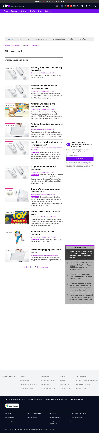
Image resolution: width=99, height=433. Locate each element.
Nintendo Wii (35, 45)
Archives (45, 267)
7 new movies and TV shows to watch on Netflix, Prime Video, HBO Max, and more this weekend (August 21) (81, 266)
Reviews (23, 11)
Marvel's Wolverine (41, 39)
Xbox (72, 39)
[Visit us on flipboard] (71, 6)
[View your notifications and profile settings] (86, 6)
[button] (92, 6)
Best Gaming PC (46, 384)
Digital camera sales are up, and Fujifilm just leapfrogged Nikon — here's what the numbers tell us (81, 298)
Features (14, 11)
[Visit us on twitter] (65, 6)
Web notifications (77, 417)
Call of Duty (83, 39)
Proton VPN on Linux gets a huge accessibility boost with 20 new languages (81, 276)
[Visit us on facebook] (62, 6)
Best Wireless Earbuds (83, 384)
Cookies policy (32, 417)
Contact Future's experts (35, 413)
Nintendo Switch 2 (59, 39)
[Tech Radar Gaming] (61, 1)
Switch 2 (48, 11)
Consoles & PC (16, 45)
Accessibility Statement (12, 422)
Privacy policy (9, 417)
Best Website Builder (27, 388)
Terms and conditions (79, 413)
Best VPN (23, 377)
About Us (8, 413)
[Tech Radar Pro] (51, 1)
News (6, 11)
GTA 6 (19, 39)
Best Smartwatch (65, 388)
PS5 (28, 39)
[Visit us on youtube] (68, 6)
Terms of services (85, 162)
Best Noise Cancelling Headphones (87, 380)
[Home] (39, 1)
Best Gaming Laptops (48, 380)
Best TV (62, 380)
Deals (40, 11)
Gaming (7, 45)
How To (32, 11)
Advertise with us (55, 417)
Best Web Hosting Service (28, 384)
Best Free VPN (24, 380)
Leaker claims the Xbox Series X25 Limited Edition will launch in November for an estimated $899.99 (81, 255)
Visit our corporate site (75, 399)
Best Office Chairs (81, 388)
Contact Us (53, 413)
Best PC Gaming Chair (48, 388)
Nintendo (26, 45)
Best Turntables (81, 377)
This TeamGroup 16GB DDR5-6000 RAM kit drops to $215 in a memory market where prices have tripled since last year (81, 287)
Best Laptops (45, 377)
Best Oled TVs (64, 384)
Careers (29, 422)
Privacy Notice (87, 163)
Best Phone (63, 377)
